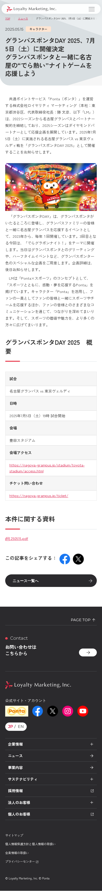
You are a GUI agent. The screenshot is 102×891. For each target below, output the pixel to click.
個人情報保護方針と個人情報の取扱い (30, 844)
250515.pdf (19, 538)
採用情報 (15, 790)
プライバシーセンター (20, 861)
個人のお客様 (19, 814)
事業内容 (15, 767)
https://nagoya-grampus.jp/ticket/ (38, 495)
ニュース (15, 755)
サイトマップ (14, 835)
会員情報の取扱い (17, 853)
